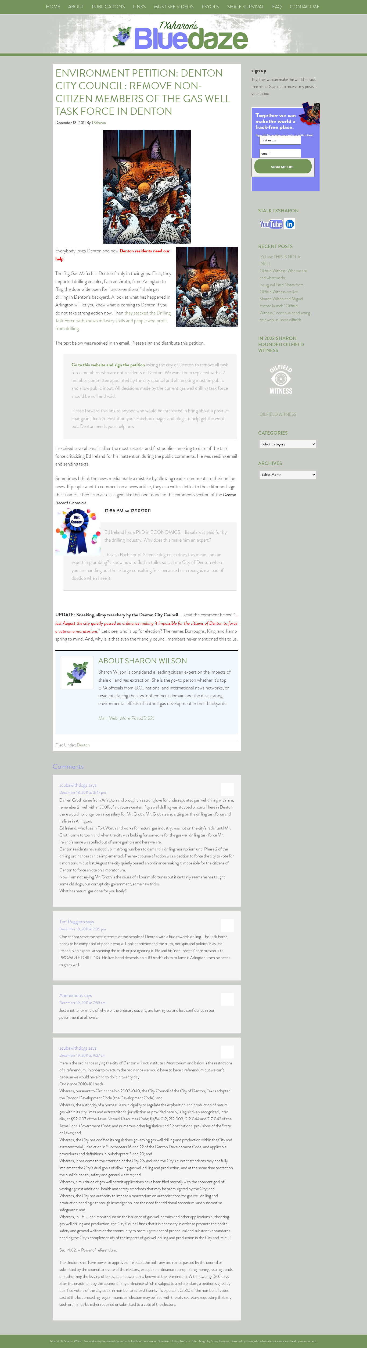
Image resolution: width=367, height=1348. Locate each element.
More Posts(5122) (137, 718)
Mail (102, 718)
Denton (83, 745)
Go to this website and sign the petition (108, 364)
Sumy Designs (220, 1341)
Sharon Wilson (156, 660)
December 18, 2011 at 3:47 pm (82, 792)
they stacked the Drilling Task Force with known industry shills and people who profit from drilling (113, 320)
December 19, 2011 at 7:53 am (82, 1002)
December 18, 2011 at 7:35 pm (82, 929)
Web (113, 718)
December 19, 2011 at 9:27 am (82, 1055)
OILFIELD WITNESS (278, 414)
